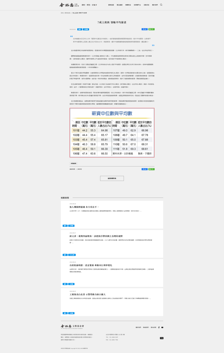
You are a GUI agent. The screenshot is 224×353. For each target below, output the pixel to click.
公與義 (86, 29)
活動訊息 (146, 5)
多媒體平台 (137, 5)
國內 (80, 29)
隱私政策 (153, 327)
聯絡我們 (146, 327)
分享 (145, 29)
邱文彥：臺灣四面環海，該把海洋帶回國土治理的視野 (96, 236)
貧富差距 (73, 163)
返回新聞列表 (112, 178)
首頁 (62, 13)
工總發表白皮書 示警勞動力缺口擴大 (88, 294)
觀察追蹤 (111, 5)
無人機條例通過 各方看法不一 (84, 206)
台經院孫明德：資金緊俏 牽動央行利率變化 (91, 265)
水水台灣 (72, 255)
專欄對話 (128, 5)
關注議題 (119, 5)
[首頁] (69, 4)
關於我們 (155, 5)
